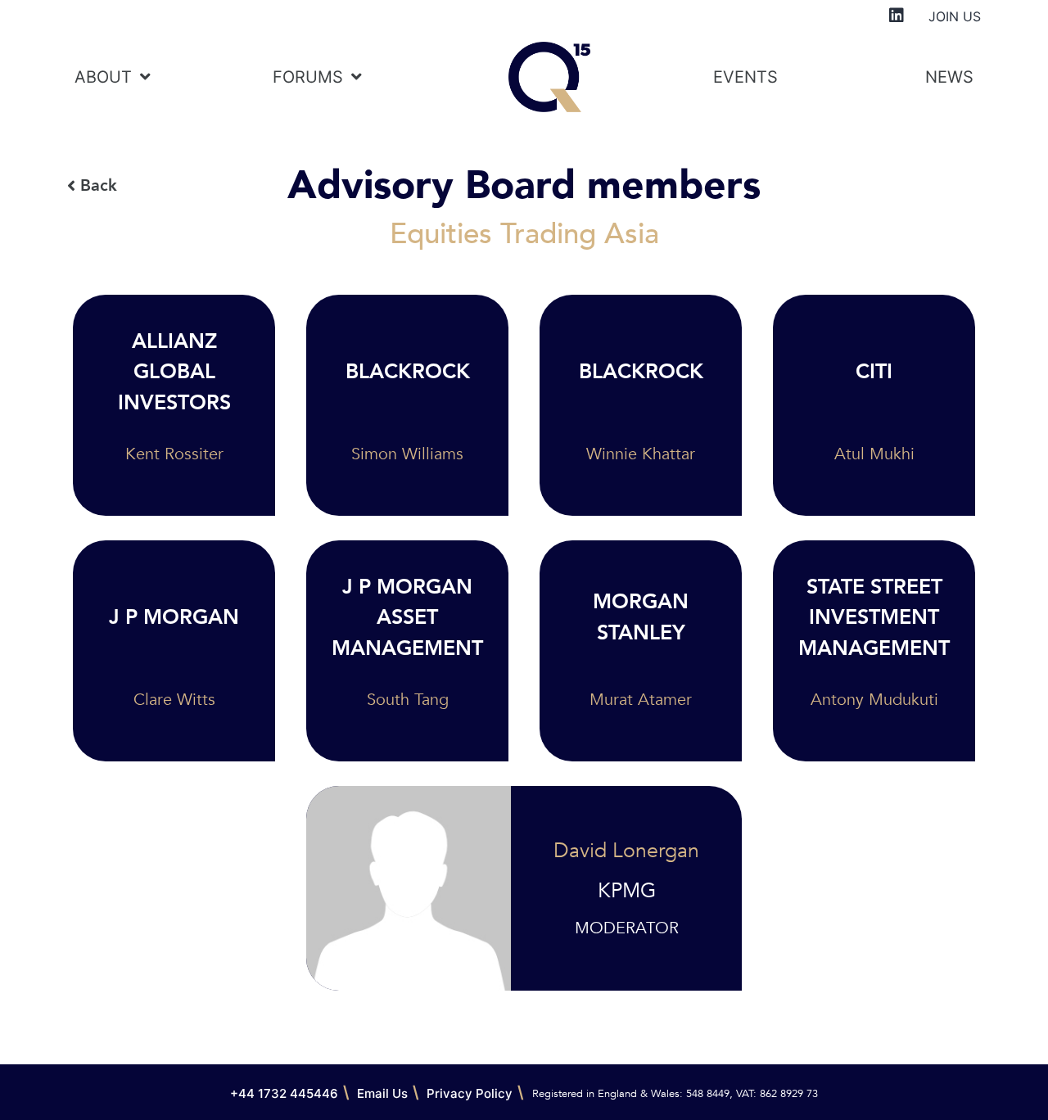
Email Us (382, 1093)
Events (745, 77)
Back (98, 185)
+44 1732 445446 (284, 1093)
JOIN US (954, 16)
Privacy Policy (470, 1093)
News (949, 77)
